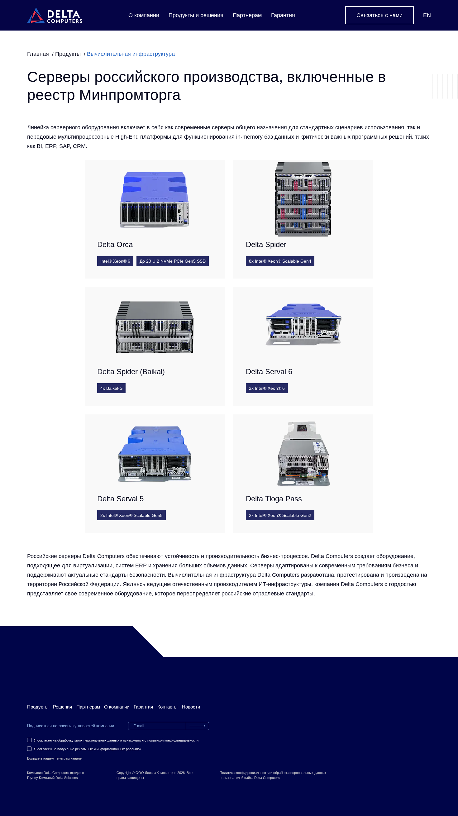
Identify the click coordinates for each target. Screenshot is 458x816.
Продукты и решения (196, 15)
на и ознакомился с (116, 740)
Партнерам (247, 15)
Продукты (38, 706)
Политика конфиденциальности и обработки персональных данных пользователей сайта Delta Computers (273, 775)
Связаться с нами (379, 15)
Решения (62, 706)
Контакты (167, 706)
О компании (143, 15)
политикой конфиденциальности (172, 740)
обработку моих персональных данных (88, 740)
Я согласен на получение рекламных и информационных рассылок (87, 749)
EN (427, 15)
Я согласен (43, 740)
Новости (191, 706)
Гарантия (283, 15)
